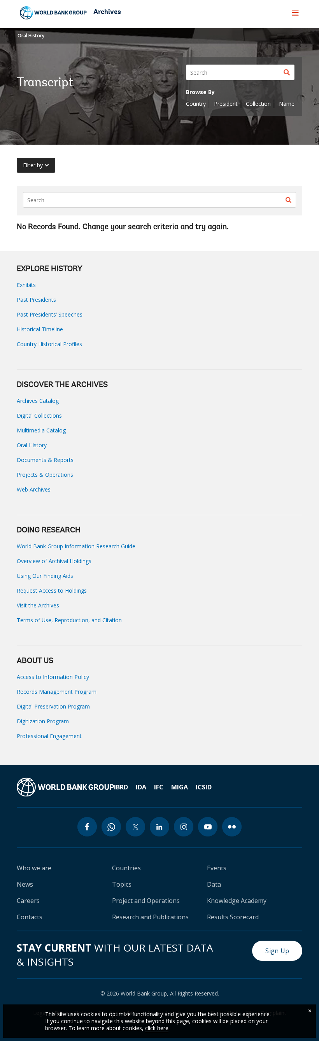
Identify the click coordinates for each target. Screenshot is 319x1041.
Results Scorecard (233, 917)
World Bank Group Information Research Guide (76, 546)
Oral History (31, 35)
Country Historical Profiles (49, 344)
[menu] (295, 12)
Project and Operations (146, 900)
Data (214, 884)
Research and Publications (150, 917)
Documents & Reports (45, 460)
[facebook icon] (87, 826)
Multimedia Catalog (41, 430)
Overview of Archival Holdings (54, 561)
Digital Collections (39, 415)
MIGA (179, 787)
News (25, 884)
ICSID (204, 787)
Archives (107, 12)
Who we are (34, 868)
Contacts (29, 917)
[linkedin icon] (159, 826)
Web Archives (34, 489)
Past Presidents (36, 299)
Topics (121, 884)
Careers (28, 900)
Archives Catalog (38, 400)
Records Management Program (56, 691)
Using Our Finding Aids (45, 575)
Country (196, 103)
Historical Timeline (40, 329)
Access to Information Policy (53, 677)
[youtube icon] (207, 826)
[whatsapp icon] (111, 826)
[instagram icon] (183, 826)
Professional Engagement (49, 736)
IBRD (121, 787)
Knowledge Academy (236, 900)
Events (216, 868)
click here (156, 1028)
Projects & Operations (45, 474)
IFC (158, 787)
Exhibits (26, 285)
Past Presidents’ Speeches (49, 314)
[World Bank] (65, 787)
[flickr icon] (232, 826)
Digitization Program (43, 721)
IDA (141, 787)
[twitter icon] (135, 826)
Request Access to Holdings (52, 590)
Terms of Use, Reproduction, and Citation (69, 620)
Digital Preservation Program (53, 706)
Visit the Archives (38, 605)
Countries (126, 868)
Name (286, 103)
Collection (258, 103)
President (226, 103)
